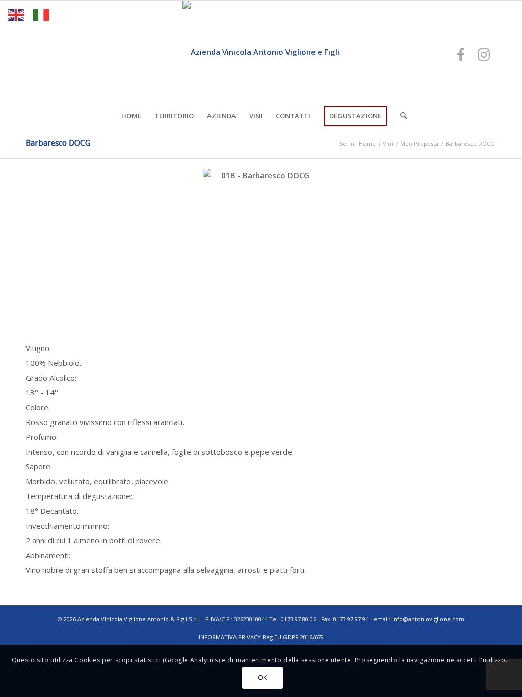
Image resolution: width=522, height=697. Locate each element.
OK (262, 677)
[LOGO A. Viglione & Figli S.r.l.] (261, 52)
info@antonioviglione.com (428, 619)
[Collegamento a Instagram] (484, 54)
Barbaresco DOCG (57, 143)
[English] (16, 14)
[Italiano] (41, 14)
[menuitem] (131, 116)
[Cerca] (400, 116)
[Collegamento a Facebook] (461, 54)
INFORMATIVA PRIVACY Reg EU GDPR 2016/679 (261, 637)
